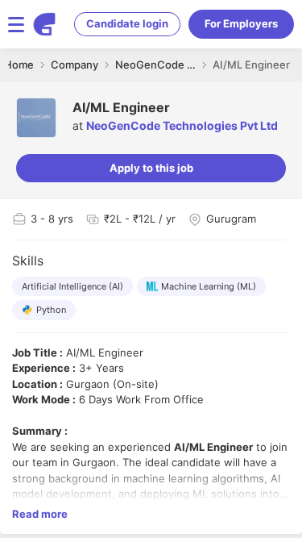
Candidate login (127, 23)
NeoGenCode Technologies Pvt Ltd (182, 125)
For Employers (241, 23)
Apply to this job (151, 167)
